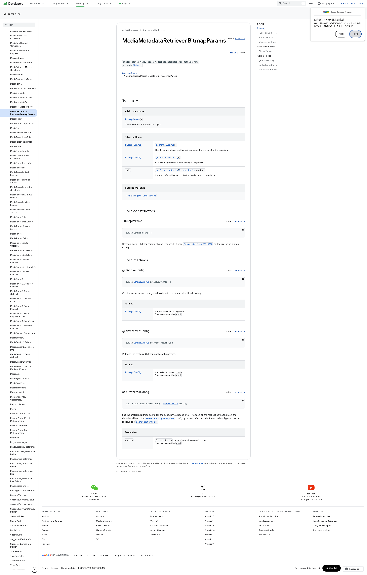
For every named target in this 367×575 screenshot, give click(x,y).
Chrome (91, 555)
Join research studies (322, 530)
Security (45, 525)
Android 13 (209, 534)
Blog (124, 3)
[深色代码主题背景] (243, 229)
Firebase (104, 555)
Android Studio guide (268, 516)
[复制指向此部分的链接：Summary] (141, 101)
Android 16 (210, 521)
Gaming (100, 516)
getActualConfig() (146, 421)
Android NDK (265, 534)
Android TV (155, 534)
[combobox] (291, 3)
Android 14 (210, 530)
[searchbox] (19, 25)
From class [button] (141, 195)
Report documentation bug (325, 521)
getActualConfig (165, 144)
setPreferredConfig (167, 170)
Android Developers (130, 30)
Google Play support (322, 525)
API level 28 (240, 38)
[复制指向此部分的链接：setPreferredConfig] (152, 392)
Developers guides (267, 521)
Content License (196, 463)
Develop (80, 3)
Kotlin (233, 52)
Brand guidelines (69, 568)
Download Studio (266, 530)
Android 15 (209, 525)
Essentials (35, 3)
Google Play (102, 3)
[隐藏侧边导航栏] (34, 570)
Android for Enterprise (52, 521)
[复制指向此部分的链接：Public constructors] (158, 211)
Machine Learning (104, 521)
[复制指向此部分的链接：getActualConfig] (147, 270)
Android (45, 516)
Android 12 (209, 539)
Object (136, 65)
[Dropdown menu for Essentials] (44, 3)
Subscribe (331, 568)
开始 (355, 34)
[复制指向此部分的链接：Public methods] (151, 260)
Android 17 (209, 516)
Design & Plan (58, 3)
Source (45, 530)
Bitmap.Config (133, 144)
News (44, 534)
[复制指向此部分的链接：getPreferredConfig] (152, 331)
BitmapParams (132, 119)
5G (97, 539)
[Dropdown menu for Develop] (88, 3)
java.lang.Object (129, 73)
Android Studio (347, 3)
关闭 (341, 34)
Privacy (99, 534)
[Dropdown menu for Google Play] (111, 3)
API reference (12, 14)
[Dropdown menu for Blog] (130, 3)
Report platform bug (322, 516)
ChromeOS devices (159, 525)
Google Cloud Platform (124, 555)
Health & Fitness (103, 525)
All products (147, 555)
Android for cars (157, 530)
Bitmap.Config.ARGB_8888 (198, 244)
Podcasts (46, 544)
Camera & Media (104, 530)
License (54, 568)
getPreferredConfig (167, 157)
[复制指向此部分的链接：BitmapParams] (145, 221)
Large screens (156, 516)
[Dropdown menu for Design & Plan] (69, 3)
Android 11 (209, 544)
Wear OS (154, 521)
